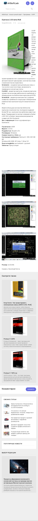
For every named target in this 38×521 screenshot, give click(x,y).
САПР (33, 14)
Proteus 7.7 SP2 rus (10, 373)
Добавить (31, 389)
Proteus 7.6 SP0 (9, 339)
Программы (26, 14)
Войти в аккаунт (28, 3)
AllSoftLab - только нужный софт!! (12, 14)
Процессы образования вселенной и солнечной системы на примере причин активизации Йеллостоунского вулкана (18, 481)
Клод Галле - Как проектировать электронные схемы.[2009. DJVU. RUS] (18, 304)
